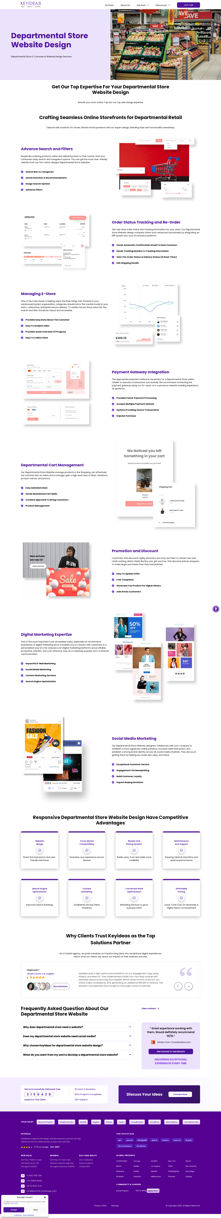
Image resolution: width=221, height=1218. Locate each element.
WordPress (141, 1146)
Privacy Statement (28, 1215)
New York (171, 1161)
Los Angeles (155, 1166)
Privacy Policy (14, 1203)
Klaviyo (109, 1122)
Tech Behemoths (191, 1122)
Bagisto (96, 1122)
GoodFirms (154, 1122)
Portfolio (109, 5)
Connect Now (180, 1094)
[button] (45, 1197)
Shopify (189, 1140)
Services (141, 5)
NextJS (154, 1140)
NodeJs (165, 1140)
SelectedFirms (172, 1122)
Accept (14, 1210)
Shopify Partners (67, 1122)
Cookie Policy (18, 1215)
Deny (35, 1210)
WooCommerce (124, 1146)
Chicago (137, 1161)
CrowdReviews (137, 1122)
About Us (125, 5)
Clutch (121, 1122)
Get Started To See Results (171, 1051)
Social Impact (122, 1190)
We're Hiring (147, 1190)
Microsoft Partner (45, 1122)
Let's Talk (188, 5)
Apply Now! (153, 1190)
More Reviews (60, 986)
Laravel (129, 1140)
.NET (119, 1140)
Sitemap (115, 1205)
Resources (161, 5)
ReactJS (177, 1140)
